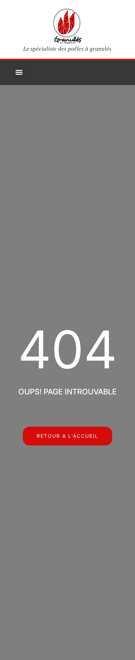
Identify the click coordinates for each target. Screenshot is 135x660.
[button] (19, 72)
